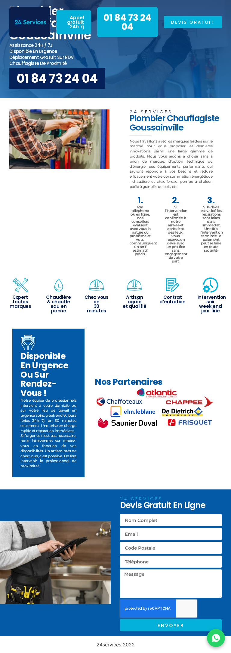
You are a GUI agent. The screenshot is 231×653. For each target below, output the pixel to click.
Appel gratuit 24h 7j (75, 22)
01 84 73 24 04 (127, 22)
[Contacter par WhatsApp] (216, 638)
